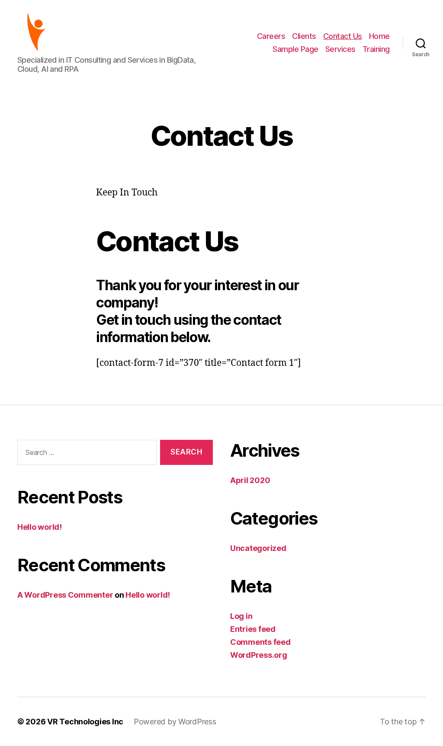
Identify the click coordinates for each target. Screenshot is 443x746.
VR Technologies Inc (85, 721)
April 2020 (250, 480)
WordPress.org (258, 655)
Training (376, 49)
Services (340, 49)
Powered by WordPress (175, 721)
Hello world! (39, 526)
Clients (304, 36)
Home (379, 36)
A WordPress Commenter (65, 594)
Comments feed (260, 642)
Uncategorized (258, 548)
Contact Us (342, 36)
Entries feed (253, 629)
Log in (241, 616)
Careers (271, 36)
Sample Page (295, 49)
